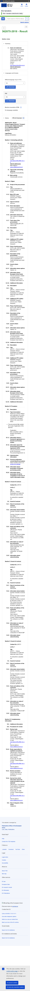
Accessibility (5, 863)
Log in (21, 6)
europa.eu (15, 906)
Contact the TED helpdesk (8, 841)
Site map (4, 873)
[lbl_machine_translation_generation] (21, 107)
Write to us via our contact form (10, 919)
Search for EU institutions (8, 930)
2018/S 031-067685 (15, 464)
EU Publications (6, 893)
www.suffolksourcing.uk (16, 167)
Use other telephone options (9, 916)
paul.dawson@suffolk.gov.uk (17, 65)
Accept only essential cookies (15, 987)
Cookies (4, 860)
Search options (24, 22)
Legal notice (5, 857)
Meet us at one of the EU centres (10, 922)
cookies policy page (12, 971)
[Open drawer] (4, 28)
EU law (3, 881)
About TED (4, 870)
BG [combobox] (7, 97)
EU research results (7, 887)
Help (3, 838)
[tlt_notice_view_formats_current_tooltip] (23, 118)
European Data (6, 884)
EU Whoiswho (5, 890)
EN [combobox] (7, 83)
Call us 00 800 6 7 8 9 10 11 (9, 913)
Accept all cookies (12, 982)
